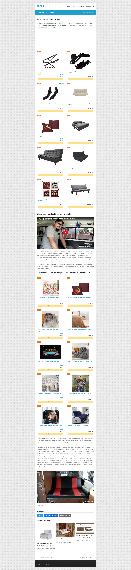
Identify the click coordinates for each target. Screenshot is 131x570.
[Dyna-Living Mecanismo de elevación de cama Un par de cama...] (50, 61)
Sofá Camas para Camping (45, 557)
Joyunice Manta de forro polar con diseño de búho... (79, 394)
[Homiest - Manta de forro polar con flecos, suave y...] (80, 415)
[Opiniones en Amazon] (40, 74)
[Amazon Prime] (61, 74)
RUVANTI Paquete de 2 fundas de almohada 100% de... (49, 135)
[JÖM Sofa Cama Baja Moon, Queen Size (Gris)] (80, 125)
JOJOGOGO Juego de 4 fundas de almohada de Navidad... (50, 199)
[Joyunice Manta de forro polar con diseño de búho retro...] (80, 383)
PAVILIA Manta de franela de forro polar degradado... (48, 330)
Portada (80, 12)
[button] (93, 6)
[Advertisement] (65, 39)
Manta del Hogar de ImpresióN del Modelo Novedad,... (49, 298)
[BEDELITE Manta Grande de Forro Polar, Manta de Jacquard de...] (80, 351)
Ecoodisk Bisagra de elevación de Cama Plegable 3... (78, 71)
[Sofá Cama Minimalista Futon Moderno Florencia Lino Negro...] (80, 157)
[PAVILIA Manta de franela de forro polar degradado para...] (50, 319)
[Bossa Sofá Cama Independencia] (80, 189)
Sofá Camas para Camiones (85, 557)
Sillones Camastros (61, 539)
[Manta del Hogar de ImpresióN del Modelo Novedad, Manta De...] (50, 287)
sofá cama (56, 25)
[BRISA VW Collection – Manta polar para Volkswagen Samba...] (50, 351)
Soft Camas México (41, 564)
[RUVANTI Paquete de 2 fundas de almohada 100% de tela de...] (50, 125)
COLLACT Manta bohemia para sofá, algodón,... (50, 393)
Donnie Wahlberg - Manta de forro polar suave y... (50, 426)
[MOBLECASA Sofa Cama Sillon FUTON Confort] (50, 157)
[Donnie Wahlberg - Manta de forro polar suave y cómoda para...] (50, 415)
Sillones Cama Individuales (44, 543)
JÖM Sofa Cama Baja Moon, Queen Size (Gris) (79, 135)
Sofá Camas (40, 505)
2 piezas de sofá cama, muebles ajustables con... (50, 103)
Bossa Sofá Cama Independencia (76, 199)
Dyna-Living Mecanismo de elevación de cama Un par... (50, 71)
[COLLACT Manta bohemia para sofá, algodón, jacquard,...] (50, 383)
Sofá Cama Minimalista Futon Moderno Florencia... (78, 167)
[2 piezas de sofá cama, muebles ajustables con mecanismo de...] (50, 93)
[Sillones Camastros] (65, 530)
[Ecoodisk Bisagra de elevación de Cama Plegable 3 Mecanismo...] (80, 61)
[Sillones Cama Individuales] (46, 532)
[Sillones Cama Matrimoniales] (85, 528)
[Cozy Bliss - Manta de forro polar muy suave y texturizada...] (80, 319)
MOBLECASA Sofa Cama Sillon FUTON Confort (50, 167)
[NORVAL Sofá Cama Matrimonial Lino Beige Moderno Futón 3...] (80, 93)
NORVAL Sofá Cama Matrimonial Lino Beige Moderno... (79, 103)
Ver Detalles (50, 79)
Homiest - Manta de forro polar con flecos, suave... (78, 426)
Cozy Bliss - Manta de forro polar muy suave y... (80, 329)
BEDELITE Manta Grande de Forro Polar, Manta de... (80, 362)
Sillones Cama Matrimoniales (84, 535)
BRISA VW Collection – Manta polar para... (49, 361)
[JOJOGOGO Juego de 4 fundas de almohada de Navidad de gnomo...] (50, 189)
